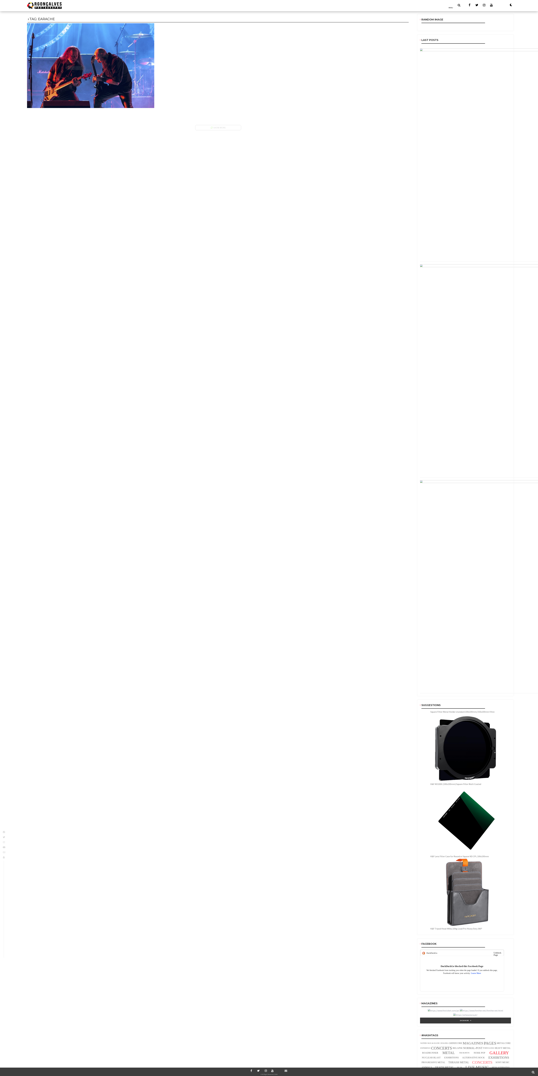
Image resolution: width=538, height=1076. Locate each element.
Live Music (477, 1067)
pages (490, 1043)
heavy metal (503, 1048)
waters (423, 1043)
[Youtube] (272, 1071)
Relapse (458, 1048)
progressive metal (433, 1062)
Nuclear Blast (431, 1057)
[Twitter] (258, 1071)
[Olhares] (499, 5)
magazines (473, 1043)
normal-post (473, 1048)
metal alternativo (500, 1067)
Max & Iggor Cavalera (437, 1043)
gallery (499, 1053)
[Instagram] (265, 1071)
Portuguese (488, 1048)
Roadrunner (430, 1053)
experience (425, 1048)
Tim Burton (464, 1053)
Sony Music (502, 1062)
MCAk (459, 1067)
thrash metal (458, 1062)
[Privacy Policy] (4, 857)
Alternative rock (473, 1057)
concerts (482, 1062)
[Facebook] (251, 1071)
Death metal (444, 1067)
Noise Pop (479, 1053)
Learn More (476, 973)
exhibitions (451, 1057)
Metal (448, 1053)
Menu (451, 8)
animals (427, 1067)
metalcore (504, 1043)
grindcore (455, 1043)
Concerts (441, 1048)
